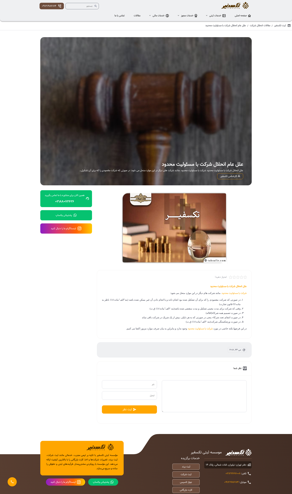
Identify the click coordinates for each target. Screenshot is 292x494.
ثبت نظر (127, 409)
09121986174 (49, 6)
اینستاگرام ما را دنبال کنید (63, 228)
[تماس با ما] (12, 481)
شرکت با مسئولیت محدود (234, 293)
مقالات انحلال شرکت (260, 25)
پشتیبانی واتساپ (64, 215)
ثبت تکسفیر (280, 25)
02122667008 (233, 473)
